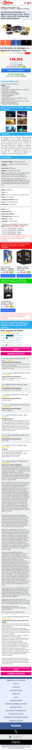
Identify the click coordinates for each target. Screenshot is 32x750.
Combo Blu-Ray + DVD (13, 7)
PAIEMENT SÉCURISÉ (16, 700)
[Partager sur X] (26, 43)
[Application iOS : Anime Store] (16, 742)
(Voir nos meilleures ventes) (16, 226)
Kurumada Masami (12, 202)
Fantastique (15, 195)
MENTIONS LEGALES (16, 707)
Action (27, 195)
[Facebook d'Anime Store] (16, 725)
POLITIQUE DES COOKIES (16, 714)
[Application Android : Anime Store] (16, 737)
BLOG (16, 697)
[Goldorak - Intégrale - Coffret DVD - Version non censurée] (24, 257)
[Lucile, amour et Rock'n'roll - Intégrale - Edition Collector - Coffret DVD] (8, 257)
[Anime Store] (8, 3)
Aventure (9, 195)
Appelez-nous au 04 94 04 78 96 (16, 680)
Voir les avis (20, 53)
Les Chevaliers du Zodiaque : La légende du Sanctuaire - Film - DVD (7, 303)
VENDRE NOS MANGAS (16, 720)
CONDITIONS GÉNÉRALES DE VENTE (16, 704)
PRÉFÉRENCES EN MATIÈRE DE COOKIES (16, 717)
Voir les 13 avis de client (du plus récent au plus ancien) (16, 349)
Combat (22, 195)
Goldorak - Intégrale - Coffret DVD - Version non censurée (23, 268)
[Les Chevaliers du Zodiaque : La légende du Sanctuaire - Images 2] (22, 114)
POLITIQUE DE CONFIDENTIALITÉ (16, 710)
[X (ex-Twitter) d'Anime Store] (16, 731)
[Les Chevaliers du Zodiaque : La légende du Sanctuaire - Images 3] (11, 121)
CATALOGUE (16, 687)
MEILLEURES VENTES (16, 690)
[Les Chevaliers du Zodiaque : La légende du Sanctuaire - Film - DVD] (8, 292)
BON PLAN (27, 53)
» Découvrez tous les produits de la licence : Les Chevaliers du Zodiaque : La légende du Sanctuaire (15, 238)
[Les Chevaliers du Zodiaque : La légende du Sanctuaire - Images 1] (11, 114)
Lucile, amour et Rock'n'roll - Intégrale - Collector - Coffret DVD (7, 268)
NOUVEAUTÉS (16, 694)
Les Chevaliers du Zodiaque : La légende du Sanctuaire (15, 8)
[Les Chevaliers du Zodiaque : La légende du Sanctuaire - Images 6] (22, 129)
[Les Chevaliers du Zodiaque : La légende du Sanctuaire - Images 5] (11, 129)
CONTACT (16, 684)
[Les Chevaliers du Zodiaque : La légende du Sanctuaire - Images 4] (22, 121)
